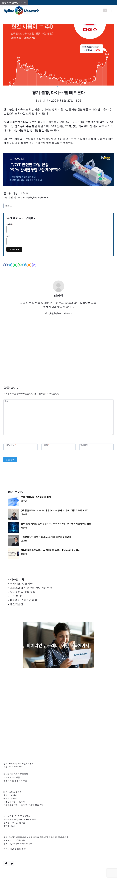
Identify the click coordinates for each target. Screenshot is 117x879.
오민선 (24, 540)
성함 (8, 236)
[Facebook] (6, 863)
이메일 (9, 224)
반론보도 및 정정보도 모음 (15, 780)
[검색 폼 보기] (105, 11)
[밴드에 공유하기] (20, 265)
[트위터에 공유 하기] (10, 265)
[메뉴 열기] (111, 10)
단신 (58, 87)
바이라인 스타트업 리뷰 (23, 599)
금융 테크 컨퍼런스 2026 (14, 2)
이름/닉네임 (10, 445)
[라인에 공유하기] (15, 265)
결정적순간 (16, 604)
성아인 (44, 100)
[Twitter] (11, 863)
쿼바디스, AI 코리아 (21, 583)
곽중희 (24, 527)
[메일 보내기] (29, 265)
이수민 (24, 514)
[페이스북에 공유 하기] (5, 265)
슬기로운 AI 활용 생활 (22, 591)
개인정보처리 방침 (11, 777)
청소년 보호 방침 (36, 804)
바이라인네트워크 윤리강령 (15, 774)
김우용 (24, 501)
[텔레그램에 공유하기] (24, 265)
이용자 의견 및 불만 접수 (14, 849)
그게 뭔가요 (17, 595)
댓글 (6, 401)
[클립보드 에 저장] (34, 265)
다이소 (8, 206)
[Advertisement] (58, 359)
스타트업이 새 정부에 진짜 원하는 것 (31, 587)
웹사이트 (84, 445)
